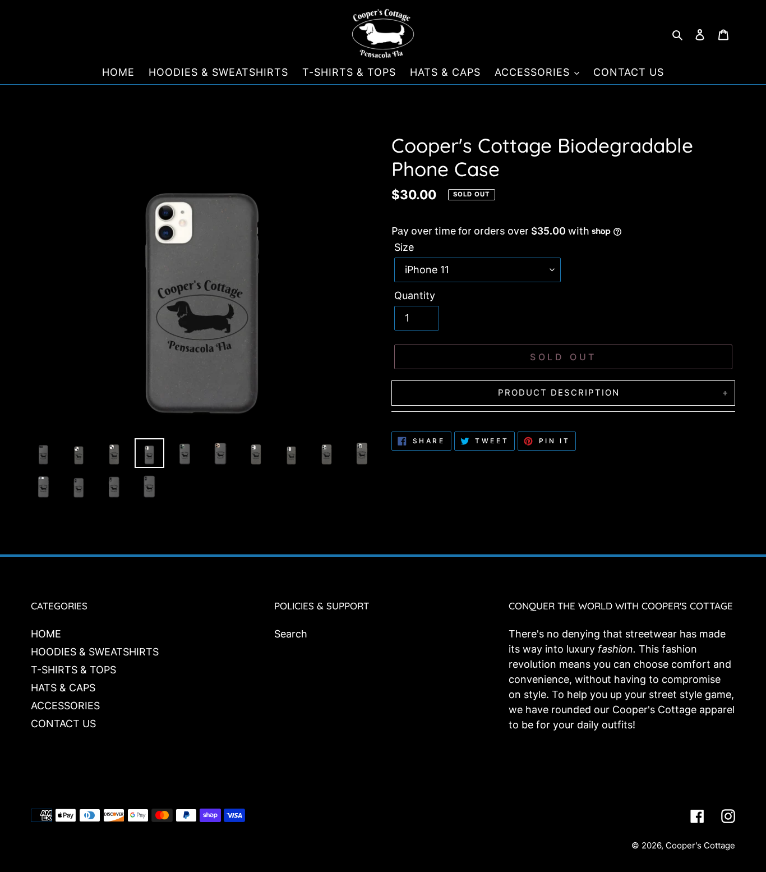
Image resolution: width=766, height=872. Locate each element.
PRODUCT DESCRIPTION (559, 392)
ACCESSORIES (65, 706)
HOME (46, 634)
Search (290, 634)
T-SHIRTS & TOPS (73, 670)
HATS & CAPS (63, 688)
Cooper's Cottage (700, 845)
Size (404, 247)
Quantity (414, 295)
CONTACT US (63, 723)
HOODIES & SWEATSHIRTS (95, 652)
